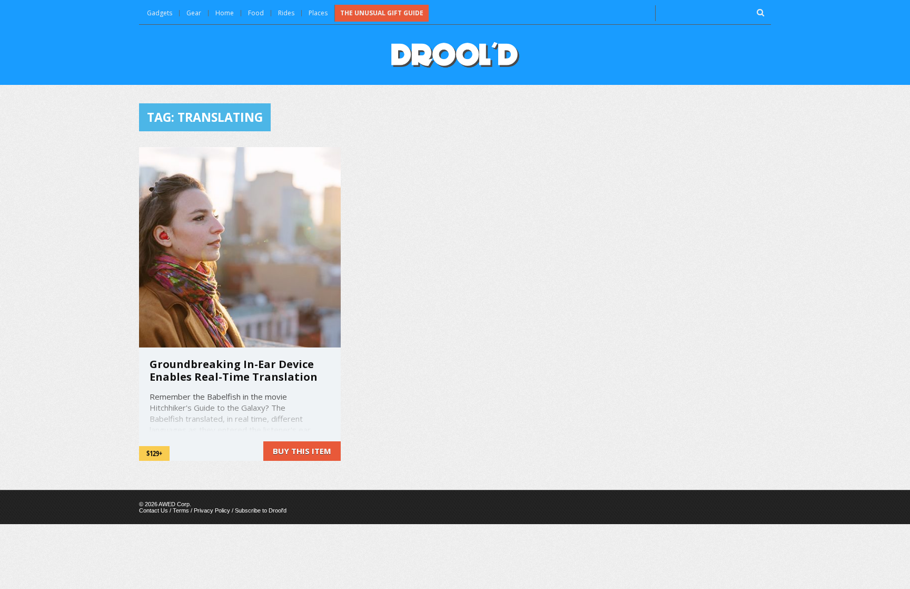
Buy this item (302, 451)
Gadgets (159, 12)
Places (318, 12)
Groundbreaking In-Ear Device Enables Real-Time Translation (234, 370)
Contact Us (153, 510)
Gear (193, 12)
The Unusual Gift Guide (381, 12)
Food (256, 12)
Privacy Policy (212, 510)
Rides (286, 12)
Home (224, 12)
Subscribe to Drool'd (260, 510)
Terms (181, 510)
